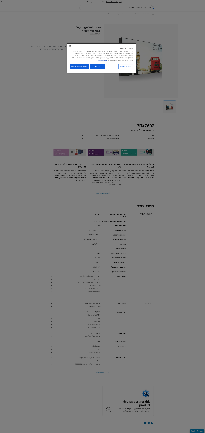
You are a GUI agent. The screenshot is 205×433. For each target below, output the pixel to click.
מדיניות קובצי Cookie (101, 61)
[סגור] (70, 46)
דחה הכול (97, 66)
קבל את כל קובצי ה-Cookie (79, 66)
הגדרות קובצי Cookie (126, 66)
